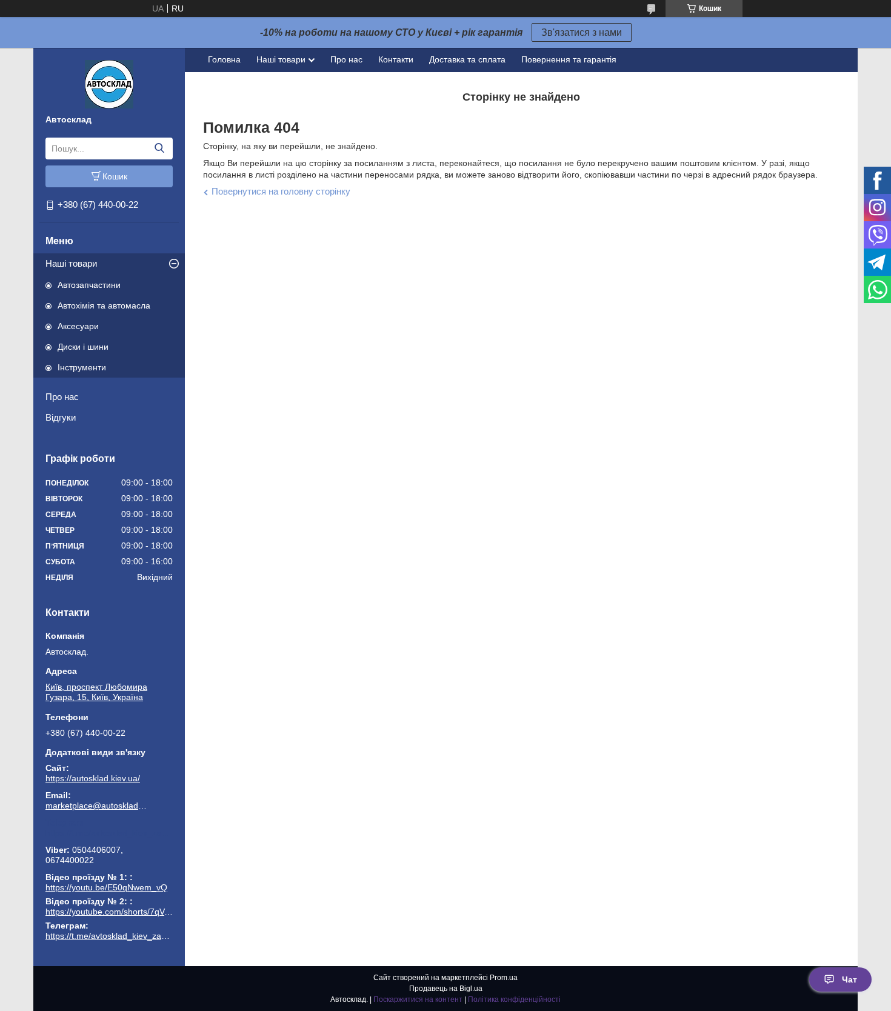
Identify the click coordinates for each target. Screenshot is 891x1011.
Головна (224, 59)
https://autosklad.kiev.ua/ (92, 778)
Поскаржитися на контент (417, 999)
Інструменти (82, 367)
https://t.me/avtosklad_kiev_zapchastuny (109, 833)
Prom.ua (504, 977)
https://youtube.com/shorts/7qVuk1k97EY (124, 911)
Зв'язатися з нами (581, 32)
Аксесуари (78, 326)
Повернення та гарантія (568, 59)
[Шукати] (159, 148)
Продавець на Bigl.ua (445, 988)
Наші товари (71, 263)
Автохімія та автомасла (104, 305)
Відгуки (60, 417)
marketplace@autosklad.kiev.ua (96, 805)
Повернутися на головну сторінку (281, 191)
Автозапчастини (89, 285)
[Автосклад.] (109, 83)
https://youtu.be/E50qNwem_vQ (106, 887)
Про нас (62, 397)
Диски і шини (83, 347)
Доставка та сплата (467, 59)
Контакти (395, 59)
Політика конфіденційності (514, 999)
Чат (849, 979)
